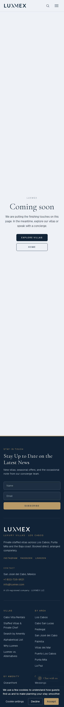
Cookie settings (15, 701)
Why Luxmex (11, 645)
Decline (35, 701)
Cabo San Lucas (44, 623)
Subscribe (32, 506)
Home (32, 247)
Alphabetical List (13, 639)
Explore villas (32, 237)
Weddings (40, 682)
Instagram (11, 558)
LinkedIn (40, 558)
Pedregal (40, 629)
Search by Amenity (14, 633)
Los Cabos (41, 617)
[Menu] (56, 6)
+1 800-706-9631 (14, 579)
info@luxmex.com (14, 584)
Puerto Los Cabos (45, 653)
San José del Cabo (46, 635)
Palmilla (39, 641)
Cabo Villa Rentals (14, 617)
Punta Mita (41, 659)
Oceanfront (10, 682)
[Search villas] (47, 5)
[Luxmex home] (15, 6)
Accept (51, 701)
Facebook (26, 558)
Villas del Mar (43, 647)
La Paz (39, 665)
